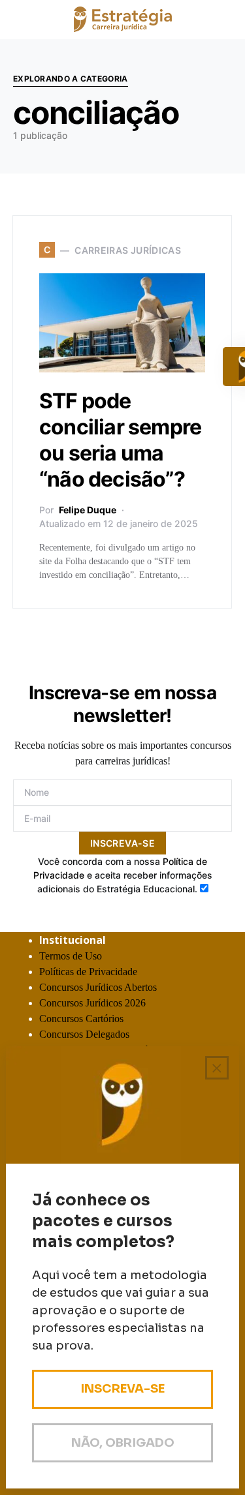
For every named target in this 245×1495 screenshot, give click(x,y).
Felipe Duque (87, 509)
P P (88, 971)
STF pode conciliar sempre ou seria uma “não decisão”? (120, 440)
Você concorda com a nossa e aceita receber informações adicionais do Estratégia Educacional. (122, 875)
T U (70, 955)
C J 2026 (92, 1002)
